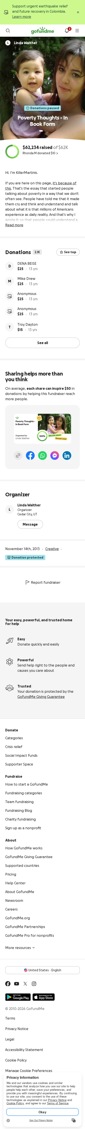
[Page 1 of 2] (41, 131)
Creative (52, 549)
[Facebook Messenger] (54, 455)
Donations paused (44, 108)
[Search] (7, 30)
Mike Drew (26, 279)
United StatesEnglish (44, 970)
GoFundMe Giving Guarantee (41, 697)
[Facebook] (30, 455)
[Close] (78, 12)
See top (70, 252)
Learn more (21, 17)
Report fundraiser (45, 582)
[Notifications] (66, 30)
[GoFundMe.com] (42, 31)
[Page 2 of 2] (45, 131)
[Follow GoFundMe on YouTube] (16, 983)
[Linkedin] (67, 455)
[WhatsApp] (42, 455)
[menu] (77, 30)
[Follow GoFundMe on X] (25, 983)
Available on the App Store (43, 997)
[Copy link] (18, 455)
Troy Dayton (27, 324)
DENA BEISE (26, 263)
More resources (18, 948)
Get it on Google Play (18, 997)
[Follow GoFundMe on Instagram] (34, 983)
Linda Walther (29, 505)
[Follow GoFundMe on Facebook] (7, 983)
